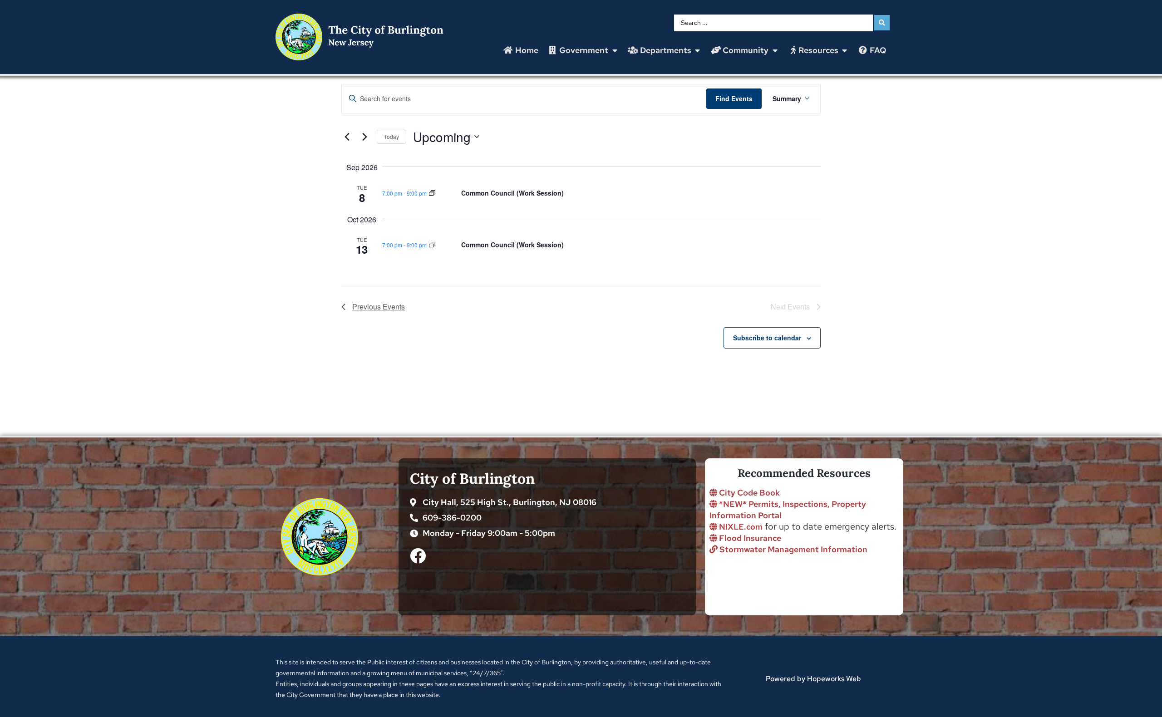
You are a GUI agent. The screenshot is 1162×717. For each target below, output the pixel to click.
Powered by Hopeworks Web (813, 678)
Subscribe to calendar (767, 337)
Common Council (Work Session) (512, 192)
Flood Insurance (749, 538)
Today (391, 136)
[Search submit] (882, 22)
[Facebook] (418, 556)
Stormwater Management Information (792, 549)
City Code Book (748, 492)
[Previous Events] (346, 136)
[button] (583, 50)
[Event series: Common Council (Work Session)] (432, 192)
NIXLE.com (740, 526)
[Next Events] (364, 136)
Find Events (734, 98)
